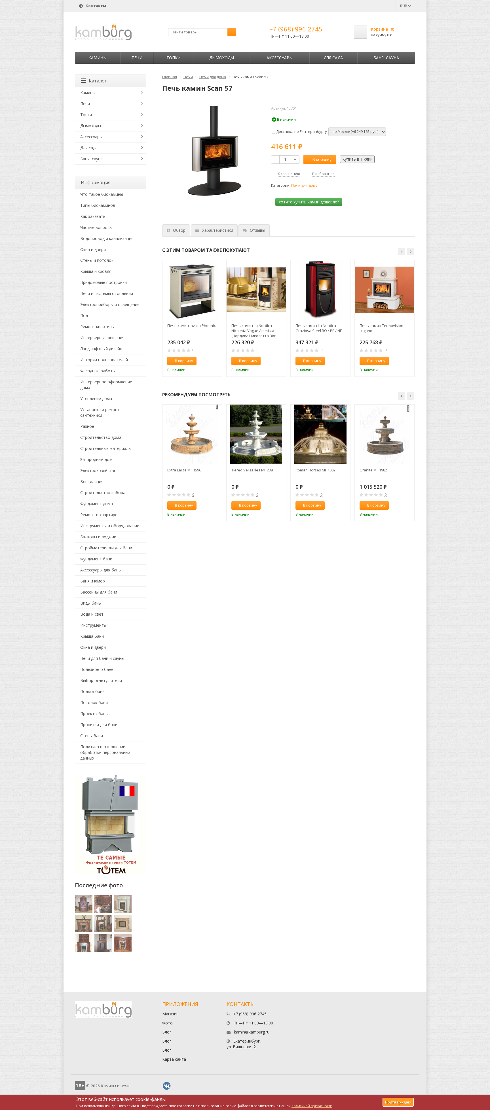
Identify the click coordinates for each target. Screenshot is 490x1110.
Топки (173, 57)
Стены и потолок (96, 260)
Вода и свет (92, 614)
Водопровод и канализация (107, 238)
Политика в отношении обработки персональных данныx (105, 752)
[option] (192, 318)
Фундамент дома (96, 503)
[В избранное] (215, 361)
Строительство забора (102, 492)
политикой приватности (312, 1105)
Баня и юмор (92, 581)
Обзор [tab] (179, 230)
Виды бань (90, 603)
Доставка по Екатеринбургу (301, 131)
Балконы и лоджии (98, 536)
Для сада (333, 57)
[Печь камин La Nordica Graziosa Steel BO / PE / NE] (320, 290)
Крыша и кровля (95, 271)
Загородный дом (96, 459)
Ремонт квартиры (97, 326)
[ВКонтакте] (166, 1085)
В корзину (321, 159)
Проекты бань (94, 713)
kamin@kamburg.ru (251, 1032)
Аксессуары (280, 57)
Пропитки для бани (98, 724)
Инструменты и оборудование (109, 525)
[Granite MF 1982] (384, 434)
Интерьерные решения (102, 337)
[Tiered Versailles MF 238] (256, 434)
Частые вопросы (96, 227)
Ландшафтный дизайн (101, 348)
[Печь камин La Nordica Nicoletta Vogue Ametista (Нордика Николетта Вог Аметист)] (256, 290)
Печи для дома (212, 76)
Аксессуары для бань (100, 570)
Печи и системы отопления (106, 293)
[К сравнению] (205, 361)
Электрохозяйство (98, 470)
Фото (167, 1023)
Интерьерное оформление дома (106, 384)
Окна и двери (93, 249)
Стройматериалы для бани (106, 547)
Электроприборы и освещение (110, 304)
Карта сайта (174, 1059)
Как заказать (92, 216)
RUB (404, 5)
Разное (87, 426)
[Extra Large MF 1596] (192, 434)
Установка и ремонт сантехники (100, 412)
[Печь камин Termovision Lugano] (384, 290)
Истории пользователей (104, 359)
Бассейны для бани (98, 592)
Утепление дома (96, 398)
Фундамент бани (96, 559)
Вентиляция (92, 481)
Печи (137, 57)
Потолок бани (94, 702)
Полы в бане (92, 691)
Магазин (170, 1014)
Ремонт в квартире (98, 514)
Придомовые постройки (103, 282)
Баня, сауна (386, 57)
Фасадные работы (97, 370)
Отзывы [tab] (257, 230)
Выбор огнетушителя (101, 680)
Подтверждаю (398, 1102)
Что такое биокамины (101, 194)
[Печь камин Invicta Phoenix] (192, 290)
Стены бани (91, 735)
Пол (84, 315)
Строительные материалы (105, 448)
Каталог (98, 81)
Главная (169, 76)
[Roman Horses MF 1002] (320, 434)
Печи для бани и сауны (102, 658)
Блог (166, 1032)
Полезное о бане (96, 669)
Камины (97, 57)
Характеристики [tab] (217, 230)
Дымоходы (221, 57)
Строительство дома (100, 437)
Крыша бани (92, 636)
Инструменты (93, 625)
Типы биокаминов (97, 205)
